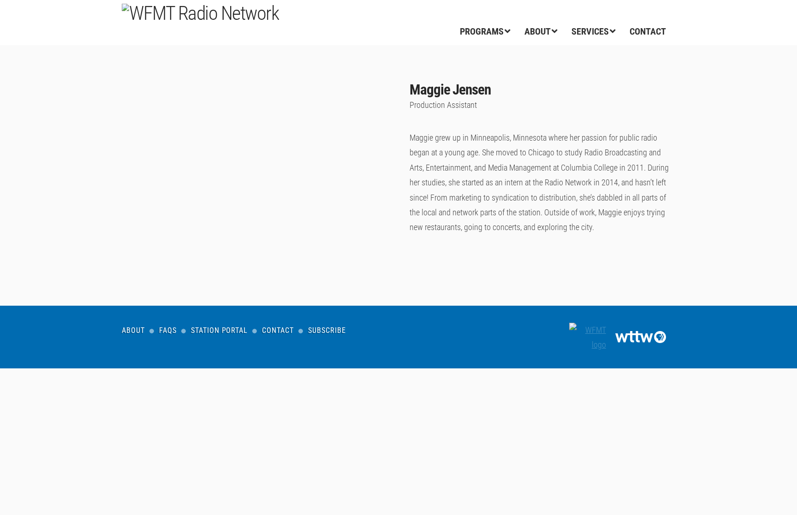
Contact (278, 330)
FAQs (168, 330)
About (133, 330)
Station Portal (219, 330)
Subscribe (327, 330)
